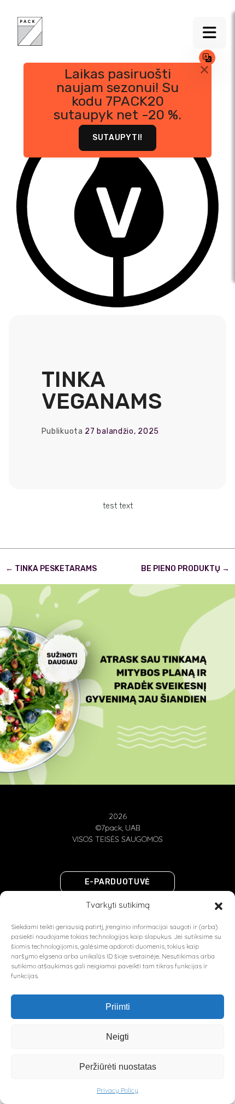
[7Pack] (30, 30)
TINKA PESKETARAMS (51, 568)
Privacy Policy (117, 1090)
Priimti (117, 1006)
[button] (218, 905)
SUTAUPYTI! (117, 137)
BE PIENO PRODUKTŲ (185, 568)
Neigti (117, 1036)
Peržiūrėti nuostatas (117, 1066)
